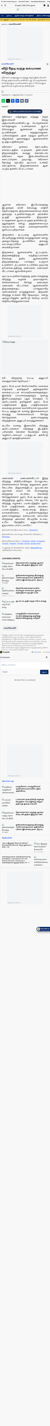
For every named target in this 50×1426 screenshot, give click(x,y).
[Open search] (5, 5)
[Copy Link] (26, 101)
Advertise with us (14, 59)
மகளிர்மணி (8, 64)
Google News (35, 544)
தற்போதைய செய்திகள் (24, 16)
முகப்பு (9, 16)
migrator (5, 107)
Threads (20, 544)
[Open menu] (2, 5)
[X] (8, 101)
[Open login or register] (48, 5)
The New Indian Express (9, 1)
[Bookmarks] (44, 5)
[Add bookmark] (47, 64)
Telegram (12, 544)
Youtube (5, 544)
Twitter (33, 541)
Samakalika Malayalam (38, 1)
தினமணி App (36, 548)
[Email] (22, 101)
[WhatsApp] (3, 101)
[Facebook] (13, 101)
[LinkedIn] (17, 101)
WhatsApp (6, 537)
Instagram (41, 541)
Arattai (27, 544)
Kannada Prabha (24, 1)
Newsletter (33, 530)
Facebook (25, 541)
